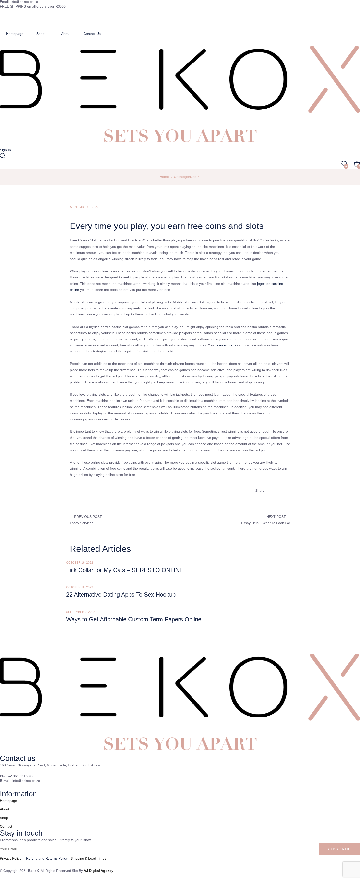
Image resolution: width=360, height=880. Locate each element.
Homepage (14, 34)
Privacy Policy (11, 858)
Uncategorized (185, 177)
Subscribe (340, 849)
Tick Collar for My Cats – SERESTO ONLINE (124, 570)
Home (164, 177)
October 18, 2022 (79, 587)
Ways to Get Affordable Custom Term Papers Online (133, 619)
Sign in (5, 150)
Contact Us (92, 34)
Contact (6, 826)
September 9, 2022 (84, 207)
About (65, 34)
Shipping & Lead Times (88, 858)
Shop (41, 34)
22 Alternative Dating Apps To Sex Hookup (121, 594)
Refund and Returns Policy (47, 858)
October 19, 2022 (79, 562)
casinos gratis (225, 345)
